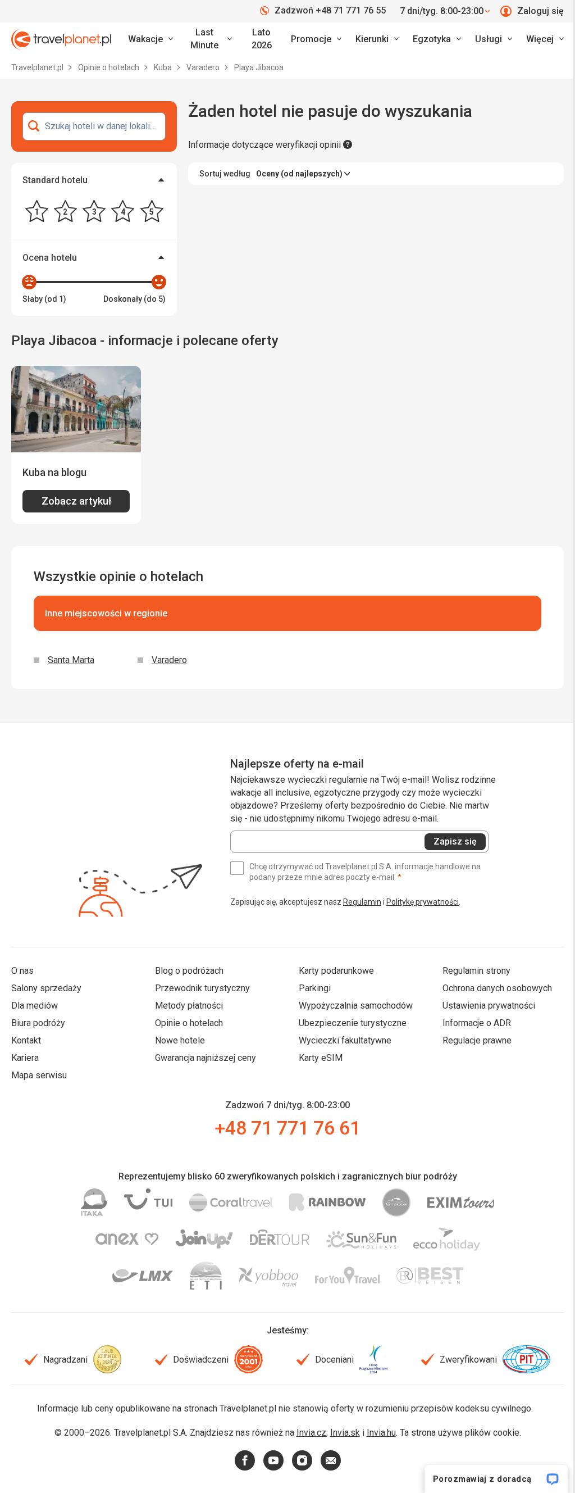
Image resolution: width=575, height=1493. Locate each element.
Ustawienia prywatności (488, 1005)
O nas (22, 970)
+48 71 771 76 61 (287, 1128)
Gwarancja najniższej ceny (205, 1057)
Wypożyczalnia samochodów (356, 1005)
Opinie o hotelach (109, 67)
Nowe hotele (180, 1040)
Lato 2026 (262, 39)
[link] (209, 39)
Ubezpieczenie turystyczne (353, 1023)
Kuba (164, 67)
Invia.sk (345, 1432)
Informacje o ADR (476, 1023)
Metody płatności (189, 1005)
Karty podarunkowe (336, 970)
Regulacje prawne (477, 1040)
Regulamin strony (476, 970)
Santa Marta (71, 660)
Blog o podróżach (189, 970)
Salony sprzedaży (46, 988)
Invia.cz (311, 1432)
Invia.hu (381, 1432)
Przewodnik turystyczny (202, 988)
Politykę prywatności (422, 901)
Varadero (203, 67)
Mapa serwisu (39, 1075)
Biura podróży (38, 1023)
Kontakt (26, 1040)
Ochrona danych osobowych (497, 988)
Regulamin (362, 901)
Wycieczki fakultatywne (345, 1040)
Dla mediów (34, 1005)
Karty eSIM (321, 1057)
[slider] (29, 282)
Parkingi (315, 988)
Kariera (25, 1057)
